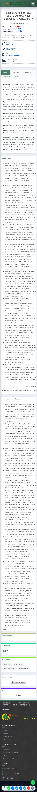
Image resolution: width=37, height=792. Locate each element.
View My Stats (6, 712)
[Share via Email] (28, 788)
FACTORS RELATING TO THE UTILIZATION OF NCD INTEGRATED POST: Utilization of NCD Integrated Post (19, 193)
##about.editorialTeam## (10, 752)
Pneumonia (19, 665)
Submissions (6, 749)
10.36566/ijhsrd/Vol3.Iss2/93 (14, 55)
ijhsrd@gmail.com (9, 768)
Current (5, 730)
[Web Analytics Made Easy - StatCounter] (5, 710)
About (4, 739)
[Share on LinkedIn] (20, 788)
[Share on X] (16, 788)
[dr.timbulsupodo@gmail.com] (16, 29)
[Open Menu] (33, 4)
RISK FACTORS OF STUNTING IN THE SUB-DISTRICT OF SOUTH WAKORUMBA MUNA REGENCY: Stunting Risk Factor (20, 409)
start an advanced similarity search (20, 390)
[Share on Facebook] (13, 788)
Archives (5, 733)
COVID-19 (8, 665)
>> (5, 630)
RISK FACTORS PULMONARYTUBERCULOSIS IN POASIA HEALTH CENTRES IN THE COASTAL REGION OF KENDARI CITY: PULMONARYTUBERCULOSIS (20, 568)
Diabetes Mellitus (10, 669)
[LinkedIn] (12, 778)
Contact (5, 755)
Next (32, 386)
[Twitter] (7, 778)
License (16, 77)
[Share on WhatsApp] (9, 788)
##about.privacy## (8, 758)
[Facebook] (3, 778)
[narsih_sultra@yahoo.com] (18, 31)
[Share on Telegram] (24, 788)
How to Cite (16, 72)
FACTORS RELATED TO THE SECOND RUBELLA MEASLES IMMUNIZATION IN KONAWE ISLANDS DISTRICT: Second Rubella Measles (18, 588)
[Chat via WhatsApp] (33, 782)
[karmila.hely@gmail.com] (20, 27)
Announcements (7, 736)
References (6, 77)
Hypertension (24, 669)
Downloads (27, 72)
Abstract (5, 72)
